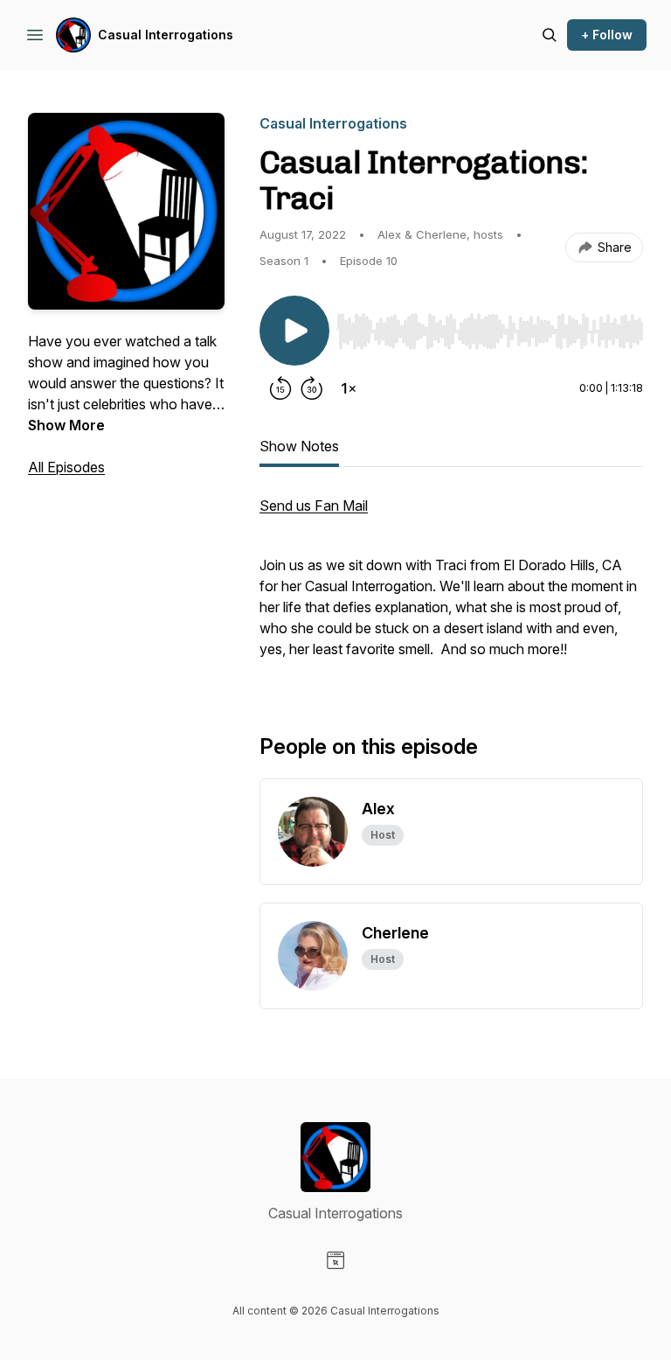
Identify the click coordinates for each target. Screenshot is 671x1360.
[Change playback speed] (348, 388)
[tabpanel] (451, 586)
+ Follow (607, 34)
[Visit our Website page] (335, 1260)
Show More (66, 425)
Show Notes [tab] (299, 446)
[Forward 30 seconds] (312, 388)
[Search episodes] (550, 34)
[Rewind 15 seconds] (280, 388)
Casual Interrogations (165, 34)
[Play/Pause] (294, 331)
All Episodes (66, 467)
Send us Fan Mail (313, 505)
